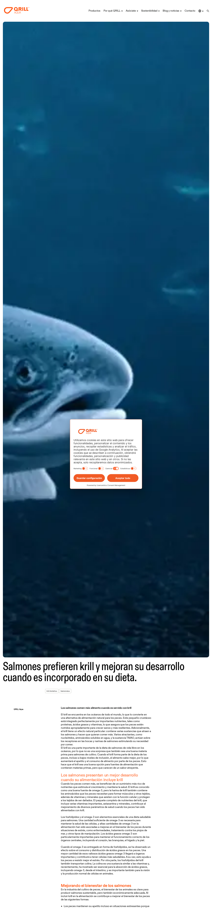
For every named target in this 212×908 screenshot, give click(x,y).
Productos (94, 10)
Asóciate (131, 10)
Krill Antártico (52, 691)
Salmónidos (65, 691)
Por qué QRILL (112, 10)
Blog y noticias (171, 10)
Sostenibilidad (149, 10)
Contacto (190, 10)
